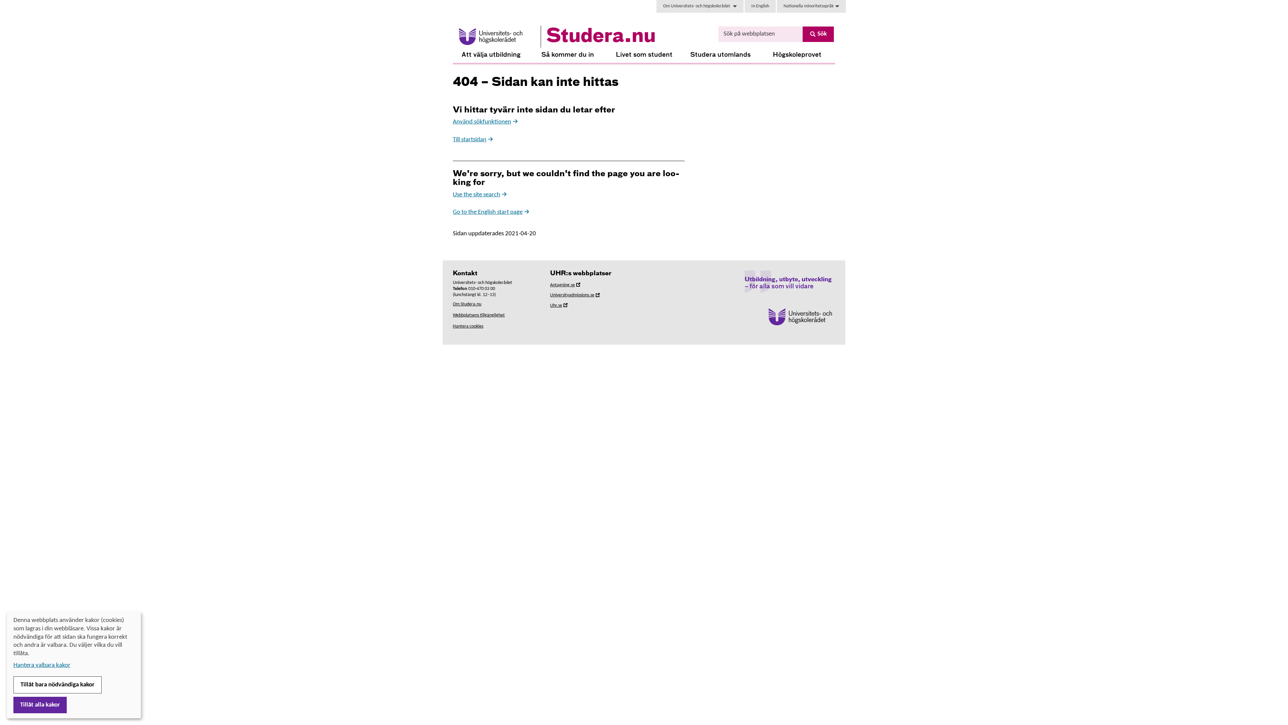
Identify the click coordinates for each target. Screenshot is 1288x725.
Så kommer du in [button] (567, 55)
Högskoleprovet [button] (797, 55)
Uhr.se (565, 306)
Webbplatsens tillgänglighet (479, 315)
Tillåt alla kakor (40, 705)
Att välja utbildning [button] (491, 55)
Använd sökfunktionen (482, 122)
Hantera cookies (468, 326)
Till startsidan (469, 140)
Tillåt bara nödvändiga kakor (57, 685)
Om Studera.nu (467, 304)
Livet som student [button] (644, 55)
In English (760, 6)
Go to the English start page (488, 212)
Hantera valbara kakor (41, 665)
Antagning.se (572, 286)
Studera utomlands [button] (720, 55)
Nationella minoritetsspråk (809, 6)
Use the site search (476, 195)
